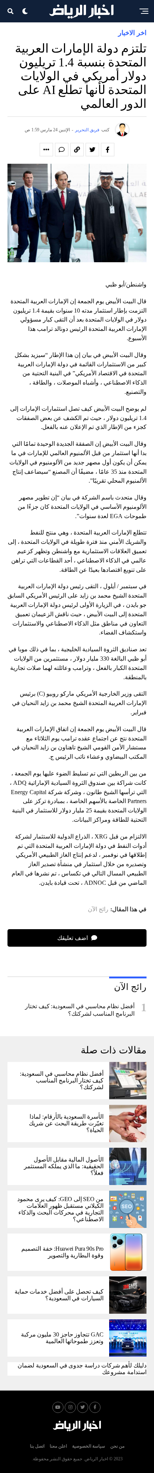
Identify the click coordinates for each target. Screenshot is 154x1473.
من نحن (117, 1446)
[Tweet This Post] (92, 149)
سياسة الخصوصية (88, 1446)
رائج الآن (98, 909)
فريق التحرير (87, 129)
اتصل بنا (37, 1446)
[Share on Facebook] (107, 149)
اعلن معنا (58, 1446)
